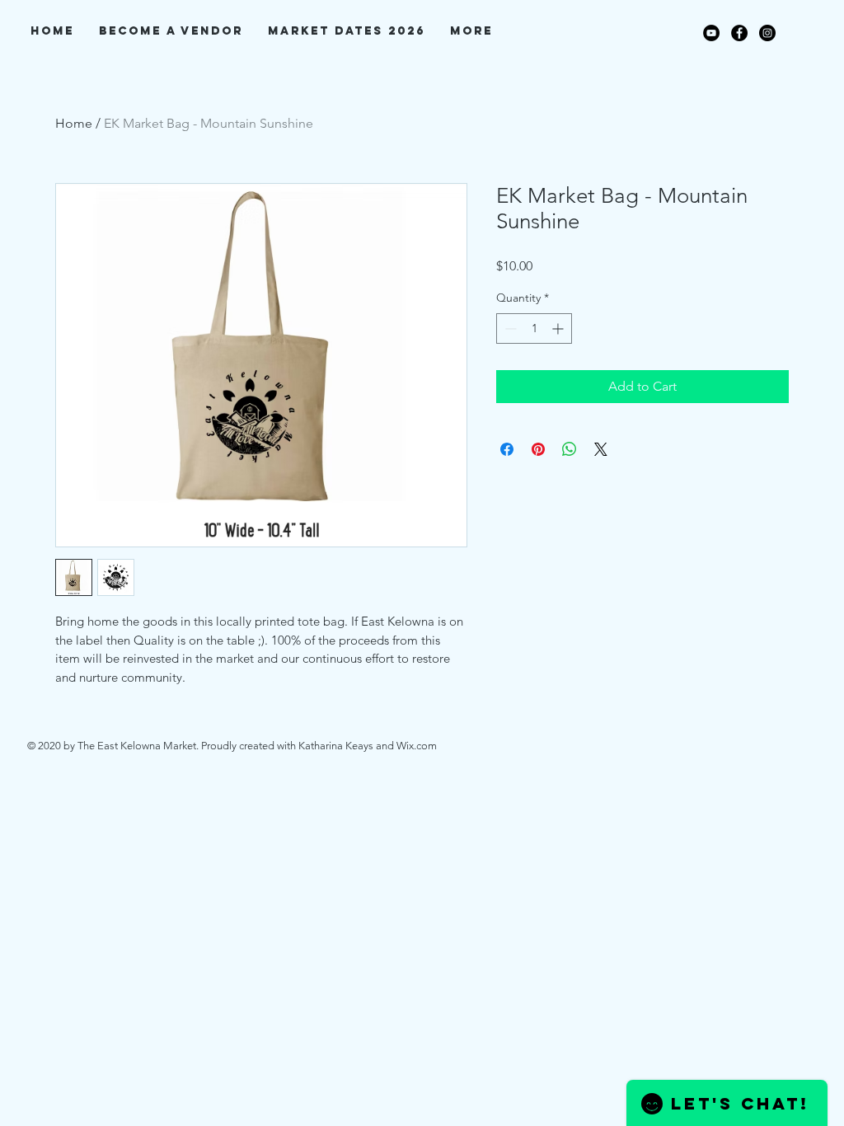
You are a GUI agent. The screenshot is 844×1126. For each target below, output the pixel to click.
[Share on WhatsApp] (569, 449)
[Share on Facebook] (507, 449)
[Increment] (559, 328)
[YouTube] (711, 33)
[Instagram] (767, 33)
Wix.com (416, 745)
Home (73, 123)
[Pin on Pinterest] (538, 449)
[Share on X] (601, 449)
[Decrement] (509, 328)
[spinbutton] (534, 328)
